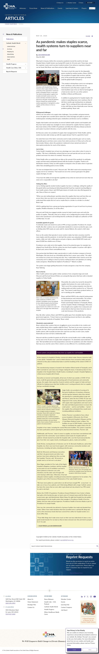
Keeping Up (10, 51)
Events (63, 602)
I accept (74, 649)
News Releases (49, 599)
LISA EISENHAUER (44, 55)
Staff (8, 59)
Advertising (10, 54)
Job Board (64, 610)
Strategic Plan (32, 605)
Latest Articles (11, 46)
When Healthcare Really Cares (51, 613)
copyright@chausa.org (66, 540)
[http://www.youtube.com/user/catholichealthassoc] (95, 597)
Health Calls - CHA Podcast (50, 603)
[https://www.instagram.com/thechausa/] (91, 597)
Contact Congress (66, 607)
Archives (9, 49)
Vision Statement (33, 602)
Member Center (66, 599)
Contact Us (31, 607)
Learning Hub (65, 605)
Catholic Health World (11, 24)
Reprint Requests (11, 71)
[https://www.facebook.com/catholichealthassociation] (84, 597)
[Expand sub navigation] (25, 43)
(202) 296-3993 (10, 603)
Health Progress (11, 64)
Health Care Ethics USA (13, 68)
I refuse (89, 649)
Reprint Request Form (76, 573)
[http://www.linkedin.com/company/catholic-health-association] (82, 597)
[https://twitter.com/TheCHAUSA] (87, 597)
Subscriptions (11, 57)
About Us (30, 599)
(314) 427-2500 (10, 614)
